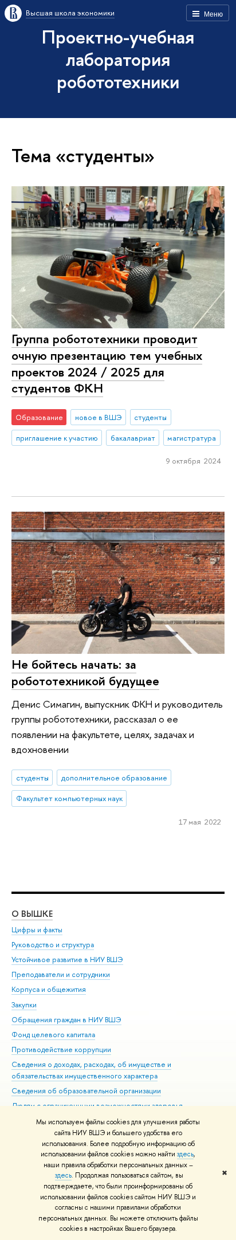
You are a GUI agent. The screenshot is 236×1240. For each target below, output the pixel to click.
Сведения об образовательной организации (86, 1091)
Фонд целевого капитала (53, 1034)
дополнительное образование (114, 777)
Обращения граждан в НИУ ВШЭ (66, 1020)
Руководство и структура (52, 944)
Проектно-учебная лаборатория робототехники (118, 59)
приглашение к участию (57, 438)
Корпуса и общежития (48, 989)
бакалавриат (133, 438)
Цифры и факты (36, 930)
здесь (185, 1154)
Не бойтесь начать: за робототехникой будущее (85, 672)
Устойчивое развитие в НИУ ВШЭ (67, 959)
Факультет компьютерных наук (69, 798)
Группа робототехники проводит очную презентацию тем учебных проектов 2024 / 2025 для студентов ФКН (106, 363)
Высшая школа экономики (70, 12)
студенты (150, 417)
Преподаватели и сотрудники (60, 974)
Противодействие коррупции (61, 1049)
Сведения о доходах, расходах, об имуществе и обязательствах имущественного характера (91, 1070)
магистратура (191, 438)
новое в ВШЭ (98, 417)
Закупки (24, 1005)
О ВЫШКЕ (32, 914)
